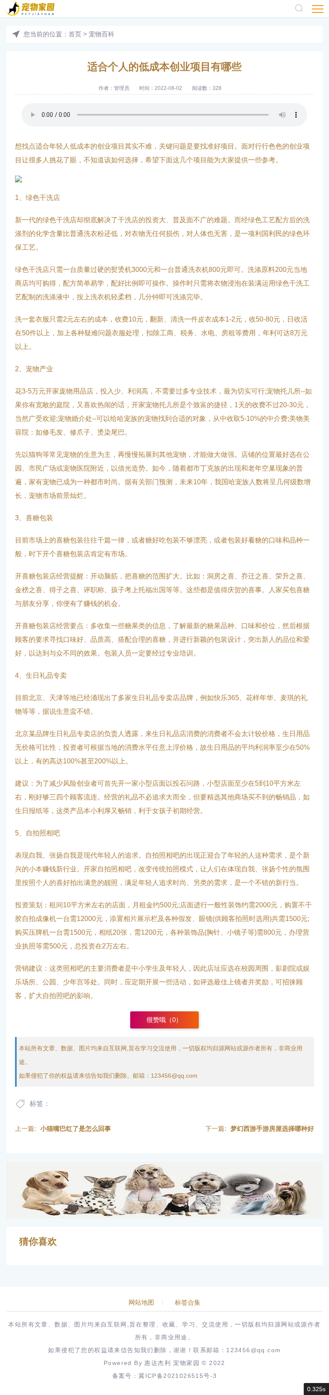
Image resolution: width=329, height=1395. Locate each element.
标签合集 (187, 1303)
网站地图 (141, 1303)
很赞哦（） (164, 1019)
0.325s (316, 1389)
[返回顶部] (301, 1245)
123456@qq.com (174, 1075)
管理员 (121, 88)
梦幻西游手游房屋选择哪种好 (272, 1128)
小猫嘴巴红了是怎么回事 (75, 1128)
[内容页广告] (164, 1190)
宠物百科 (101, 34)
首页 (75, 34)
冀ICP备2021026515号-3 (177, 1375)
